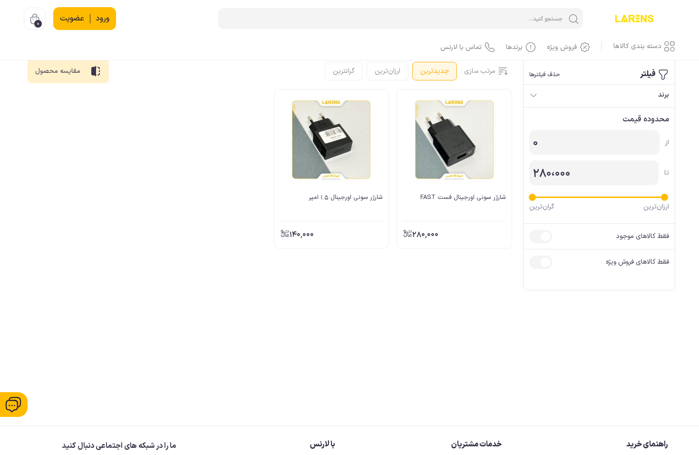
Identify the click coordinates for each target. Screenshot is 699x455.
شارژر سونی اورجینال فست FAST (463, 197)
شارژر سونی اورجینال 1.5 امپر (346, 197)
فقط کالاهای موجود (642, 236)
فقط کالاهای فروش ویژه (637, 262)
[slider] (664, 197)
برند (663, 95)
